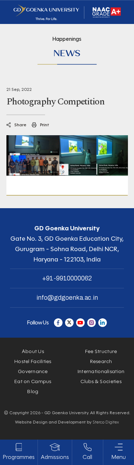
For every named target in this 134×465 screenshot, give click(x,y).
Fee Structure (101, 351)
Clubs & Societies (100, 381)
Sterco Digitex (106, 422)
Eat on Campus (32, 381)
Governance (33, 371)
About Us (33, 351)
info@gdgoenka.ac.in (67, 297)
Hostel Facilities (32, 361)
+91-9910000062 (67, 278)
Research (101, 361)
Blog (32, 391)
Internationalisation (101, 371)
